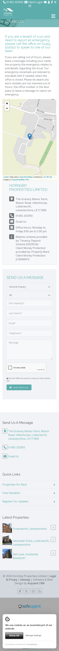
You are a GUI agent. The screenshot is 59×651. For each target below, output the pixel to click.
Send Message (20, 387)
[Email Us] (45, 2)
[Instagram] (30, 6)
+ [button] (7, 103)
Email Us (21, 221)
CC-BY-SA (47, 176)
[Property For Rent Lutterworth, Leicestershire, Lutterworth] (7, 540)
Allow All (14, 635)
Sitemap (25, 579)
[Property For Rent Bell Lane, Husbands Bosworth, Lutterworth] (7, 553)
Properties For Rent (14, 484)
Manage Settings (33, 635)
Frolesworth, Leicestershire (30, 529)
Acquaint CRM (36, 583)
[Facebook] (52, 2)
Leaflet (6, 176)
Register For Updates (15, 501)
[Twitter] (55, 2)
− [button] (7, 108)
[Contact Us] (49, 2)
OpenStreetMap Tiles (20, 179)
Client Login (35, 2)
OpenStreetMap (26, 176)
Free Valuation (11, 493)
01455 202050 (14, 2)
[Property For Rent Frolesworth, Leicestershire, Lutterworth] (7, 528)
